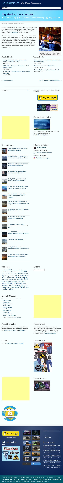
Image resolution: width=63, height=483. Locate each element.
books (9, 270)
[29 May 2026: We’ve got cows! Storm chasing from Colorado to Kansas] (4, 189)
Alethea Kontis (6, 302)
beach (5, 270)
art (2, 270)
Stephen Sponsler (7, 313)
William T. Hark (7, 300)
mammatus (12, 275)
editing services (8, 330)
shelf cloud (8, 281)
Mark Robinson (7, 310)
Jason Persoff (6, 309)
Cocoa (8, 272)
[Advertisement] (15, 127)
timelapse (17, 285)
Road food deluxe (7, 80)
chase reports (24, 270)
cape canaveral (16, 270)
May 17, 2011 (54, 18)
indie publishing (14, 273)
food (3, 273)
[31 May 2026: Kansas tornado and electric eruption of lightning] (4, 174)
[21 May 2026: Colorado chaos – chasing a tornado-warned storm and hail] (4, 226)
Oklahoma (10, 278)
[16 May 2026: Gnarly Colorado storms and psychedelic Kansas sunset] (4, 257)
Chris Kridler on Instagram (43, 158)
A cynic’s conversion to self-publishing (44, 65)
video (22, 287)
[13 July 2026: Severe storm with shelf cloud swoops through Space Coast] (4, 158)
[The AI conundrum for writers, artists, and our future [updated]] (4, 151)
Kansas (20, 273)
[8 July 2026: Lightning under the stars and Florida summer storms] (4, 166)
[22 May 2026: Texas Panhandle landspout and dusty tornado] (4, 219)
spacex (4, 283)
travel (12, 287)
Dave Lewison (6, 305)
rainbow (11, 279)
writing (11, 289)
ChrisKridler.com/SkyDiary (41, 134)
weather (5, 289)
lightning (5, 275)
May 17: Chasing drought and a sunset (50, 80)
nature (17, 275)
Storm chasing (10, 18)
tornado (24, 285)
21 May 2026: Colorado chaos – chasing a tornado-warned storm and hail (18, 226)
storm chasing (38, 18)
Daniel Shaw (6, 312)
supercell (5, 285)
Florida (24, 272)
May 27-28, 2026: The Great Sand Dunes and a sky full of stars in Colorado (17, 195)
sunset (24, 283)
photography (21, 277)
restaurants (26, 18)
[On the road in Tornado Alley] (4, 242)
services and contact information (15, 343)
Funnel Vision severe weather (44, 152)
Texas (11, 285)
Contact (46, 435)
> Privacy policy (47, 437)
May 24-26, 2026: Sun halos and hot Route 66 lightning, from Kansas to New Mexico (18, 203)
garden (6, 273)
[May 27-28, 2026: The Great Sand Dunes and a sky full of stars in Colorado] (4, 196)
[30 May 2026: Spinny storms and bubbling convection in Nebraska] (4, 181)
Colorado (13, 272)
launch (26, 273)
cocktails (4, 272)
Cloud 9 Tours (14, 32)
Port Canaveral (5, 279)
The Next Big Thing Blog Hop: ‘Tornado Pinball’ (46, 70)
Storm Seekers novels (50, 333)
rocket (15, 279)
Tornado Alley (6, 287)
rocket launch (20, 279)
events (18, 272)
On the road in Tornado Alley (15, 239)
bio (20, 328)
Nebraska (23, 275)
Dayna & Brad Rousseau (9, 315)
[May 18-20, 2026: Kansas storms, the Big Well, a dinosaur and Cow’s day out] (4, 234)
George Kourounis (7, 304)
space (14, 281)
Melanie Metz (17, 317)
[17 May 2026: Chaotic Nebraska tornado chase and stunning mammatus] (4, 249)
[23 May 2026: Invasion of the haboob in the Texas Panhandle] (4, 211)
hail (9, 273)
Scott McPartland (7, 307)
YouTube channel (41, 147)
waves (27, 287)
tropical (17, 287)
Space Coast (21, 281)
